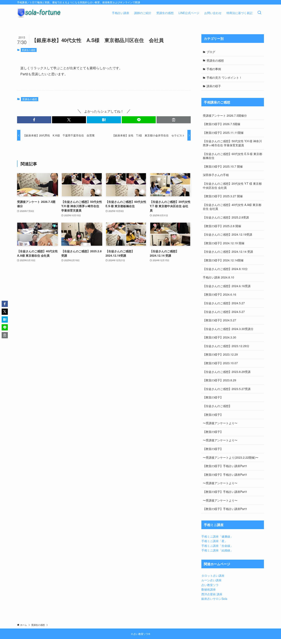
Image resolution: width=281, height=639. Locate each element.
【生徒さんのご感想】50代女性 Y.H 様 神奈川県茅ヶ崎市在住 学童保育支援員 (232, 143)
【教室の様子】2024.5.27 (219, 320)
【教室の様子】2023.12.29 (220, 354)
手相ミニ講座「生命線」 (217, 546)
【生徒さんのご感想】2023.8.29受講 (227, 372)
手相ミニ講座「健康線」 (217, 536)
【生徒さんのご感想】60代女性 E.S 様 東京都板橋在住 (232, 156)
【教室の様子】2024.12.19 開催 (223, 243)
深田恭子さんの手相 (216, 175)
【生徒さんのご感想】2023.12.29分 (226, 346)
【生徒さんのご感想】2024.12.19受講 (227, 234)
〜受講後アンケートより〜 (220, 423)
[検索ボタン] (259, 13)
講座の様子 (214, 86)
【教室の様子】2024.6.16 (219, 294)
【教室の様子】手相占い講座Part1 (225, 466)
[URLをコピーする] (174, 119)
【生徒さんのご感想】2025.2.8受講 (226, 217)
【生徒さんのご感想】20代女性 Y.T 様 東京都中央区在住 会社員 (232, 185)
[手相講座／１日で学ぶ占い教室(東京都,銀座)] (39, 13)
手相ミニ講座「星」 (214, 541)
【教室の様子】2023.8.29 (219, 380)
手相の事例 (214, 69)
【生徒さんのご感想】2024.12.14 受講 (228, 251)
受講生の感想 (28, 50)
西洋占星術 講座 (211, 594)
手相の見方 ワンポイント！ (224, 77)
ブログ (211, 52)
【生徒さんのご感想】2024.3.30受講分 (228, 329)
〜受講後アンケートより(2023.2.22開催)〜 (230, 457)
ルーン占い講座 (211, 580)
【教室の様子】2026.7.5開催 (221, 124)
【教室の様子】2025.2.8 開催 (222, 226)
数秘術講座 (208, 589)
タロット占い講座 (212, 575)
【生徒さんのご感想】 (217, 406)
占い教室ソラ (210, 585)
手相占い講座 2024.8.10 (218, 277)
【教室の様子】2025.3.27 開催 (223, 196)
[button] (34, 119)
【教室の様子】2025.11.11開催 (223, 132)
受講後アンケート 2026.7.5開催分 (225, 115)
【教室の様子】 (213, 397)
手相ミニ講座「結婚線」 (217, 550)
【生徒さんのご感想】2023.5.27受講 (227, 389)
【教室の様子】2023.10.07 (220, 363)
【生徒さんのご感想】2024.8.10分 (225, 269)
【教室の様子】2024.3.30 (219, 337)
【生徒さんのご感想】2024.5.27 (224, 303)
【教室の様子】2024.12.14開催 (223, 260)
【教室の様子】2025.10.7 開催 (223, 166)
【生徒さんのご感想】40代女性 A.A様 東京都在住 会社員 (232, 207)
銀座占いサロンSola (214, 599)
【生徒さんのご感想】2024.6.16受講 (227, 286)
